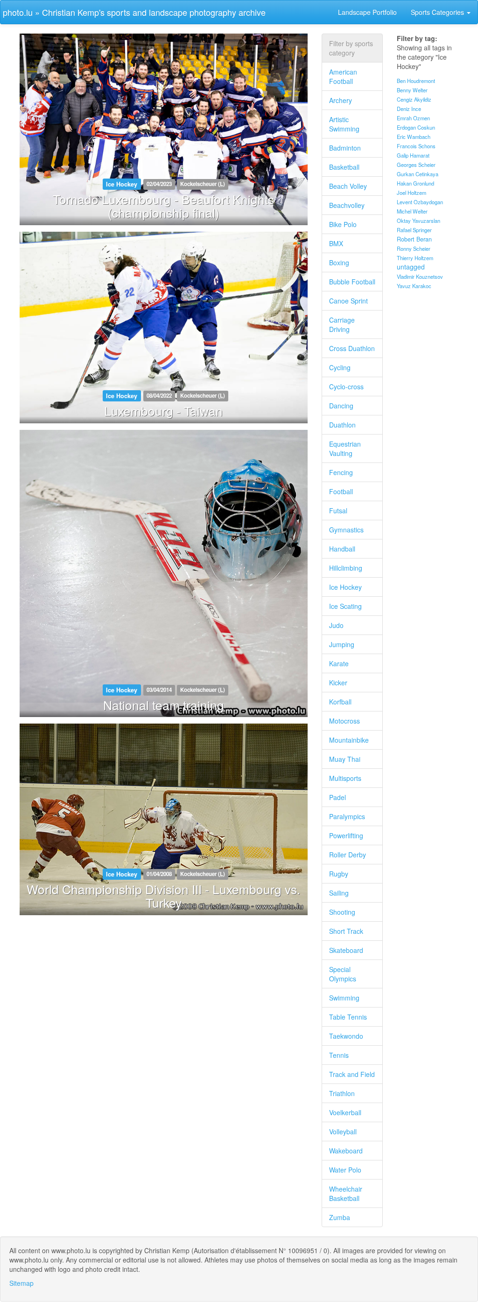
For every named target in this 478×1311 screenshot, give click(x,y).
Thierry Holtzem (415, 258)
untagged (411, 266)
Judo (336, 625)
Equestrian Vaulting (345, 448)
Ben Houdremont (416, 80)
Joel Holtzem (411, 192)
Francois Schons (416, 146)
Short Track (346, 931)
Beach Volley (348, 186)
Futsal (338, 510)
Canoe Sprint (348, 300)
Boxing (339, 262)
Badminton (345, 147)
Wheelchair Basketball (345, 1193)
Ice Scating (345, 606)
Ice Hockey (345, 587)
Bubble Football (352, 281)
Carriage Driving (342, 324)
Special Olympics (342, 974)
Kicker (338, 682)
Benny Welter (412, 90)
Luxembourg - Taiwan (163, 410)
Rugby (338, 873)
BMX (336, 243)
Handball (342, 548)
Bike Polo (343, 224)
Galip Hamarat (413, 155)
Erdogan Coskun (416, 127)
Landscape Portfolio (367, 12)
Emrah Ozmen (413, 118)
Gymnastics (346, 529)
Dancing (341, 405)
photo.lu (18, 12)
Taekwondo (346, 1036)
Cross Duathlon (352, 348)
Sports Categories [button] (438, 12)
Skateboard (346, 950)
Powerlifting (346, 835)
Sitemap (21, 1283)
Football (341, 491)
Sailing (339, 892)
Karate (339, 663)
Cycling (340, 367)
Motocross (344, 720)
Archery (340, 100)
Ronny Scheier (413, 248)
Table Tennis (348, 1016)
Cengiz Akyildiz (414, 99)
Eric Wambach (413, 136)
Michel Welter (412, 211)
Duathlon (342, 424)
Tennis (339, 1055)
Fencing (341, 472)
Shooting (342, 912)
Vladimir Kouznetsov (420, 276)
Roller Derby (347, 854)
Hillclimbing (345, 568)
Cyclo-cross (346, 386)
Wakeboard (346, 1150)
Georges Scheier (416, 164)
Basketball (344, 167)
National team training (163, 704)
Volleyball (343, 1131)
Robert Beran (414, 239)
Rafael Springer (414, 230)
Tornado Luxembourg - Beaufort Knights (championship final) (163, 205)
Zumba (339, 1217)
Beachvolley (347, 205)
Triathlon (342, 1093)
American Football (343, 76)
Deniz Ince (409, 108)
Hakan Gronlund (415, 183)
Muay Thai (344, 759)
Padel (337, 797)
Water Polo (345, 1169)
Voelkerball (345, 1112)
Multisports (345, 778)
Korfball (340, 701)
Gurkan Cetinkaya (417, 174)
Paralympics (347, 816)
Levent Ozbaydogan (420, 202)
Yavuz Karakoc (414, 286)
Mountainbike (349, 740)
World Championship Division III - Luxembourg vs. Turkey (163, 895)
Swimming (344, 997)
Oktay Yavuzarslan (418, 220)
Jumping (341, 644)
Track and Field (352, 1074)
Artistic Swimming (344, 124)
